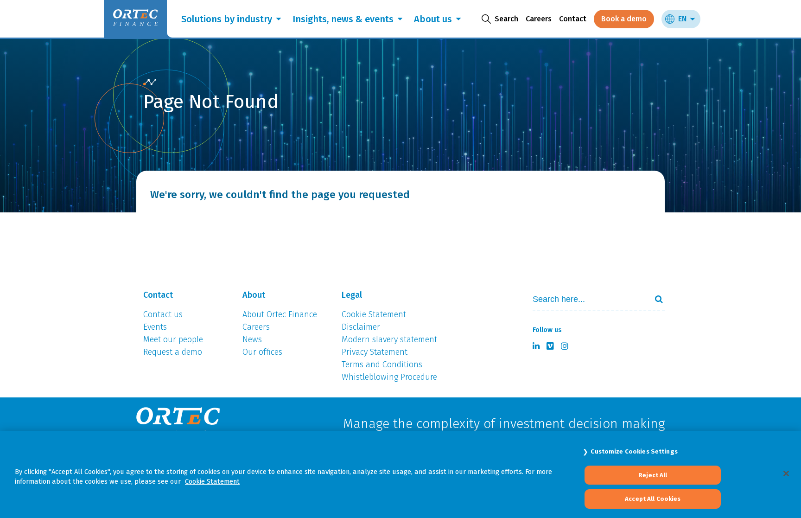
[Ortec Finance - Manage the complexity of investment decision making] (149, 82)
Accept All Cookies (652, 498)
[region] (400, 474)
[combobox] (586, 299)
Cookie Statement (212, 481)
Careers (539, 18)
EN (682, 18)
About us (433, 19)
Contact (572, 18)
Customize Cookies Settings (634, 451)
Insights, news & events (343, 19)
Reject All (652, 475)
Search (655, 299)
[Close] (786, 473)
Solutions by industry (226, 19)
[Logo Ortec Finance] (178, 424)
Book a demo (624, 18)
